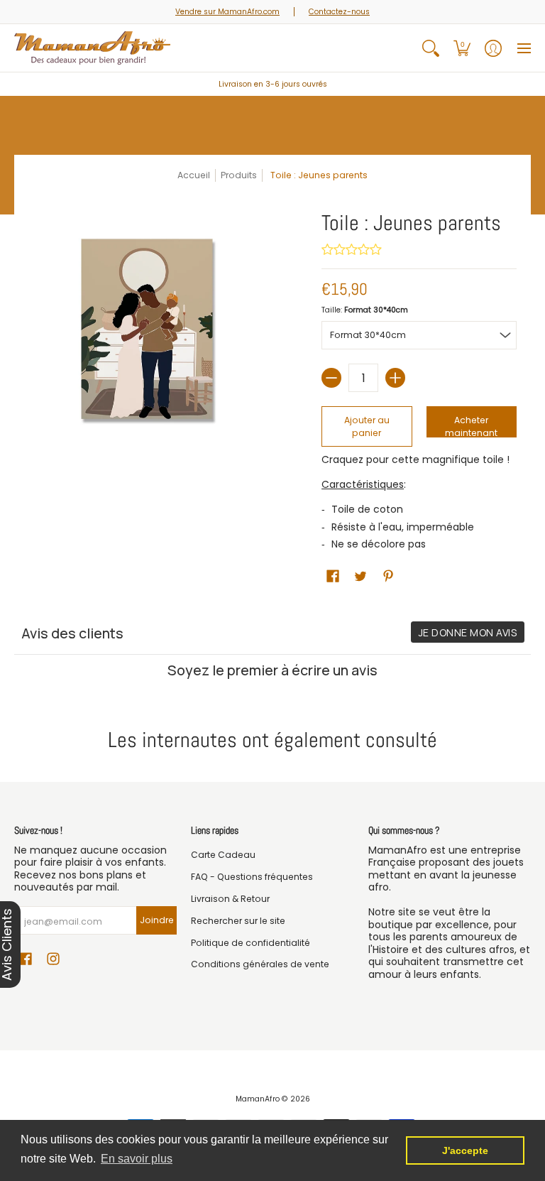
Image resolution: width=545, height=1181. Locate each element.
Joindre (157, 920)
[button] (462, 48)
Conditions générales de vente (260, 964)
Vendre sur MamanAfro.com (227, 11)
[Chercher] (430, 48)
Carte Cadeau (223, 855)
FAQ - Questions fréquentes (252, 877)
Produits (239, 175)
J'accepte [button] (465, 1150)
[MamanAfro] (92, 48)
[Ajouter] (395, 378)
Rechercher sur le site (238, 921)
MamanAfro (258, 1099)
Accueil (193, 175)
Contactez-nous (339, 11)
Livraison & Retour (230, 899)
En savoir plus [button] (136, 1159)
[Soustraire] (331, 378)
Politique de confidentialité (250, 943)
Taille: (364, 310)
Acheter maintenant (471, 425)
